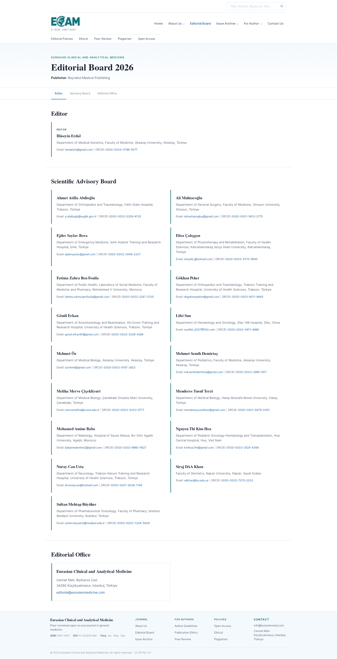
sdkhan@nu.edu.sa (196, 480)
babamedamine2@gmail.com (83, 447)
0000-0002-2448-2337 (124, 254)
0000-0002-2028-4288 (127, 334)
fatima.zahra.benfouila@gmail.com (87, 296)
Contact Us (276, 23)
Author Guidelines (186, 626)
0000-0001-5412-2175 (247, 216)
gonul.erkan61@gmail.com (82, 334)
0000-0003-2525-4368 (243, 447)
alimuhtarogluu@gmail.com (201, 216)
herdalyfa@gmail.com (79, 149)
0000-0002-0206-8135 (125, 216)
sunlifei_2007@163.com (199, 329)
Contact (261, 619)
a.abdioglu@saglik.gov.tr (80, 216)
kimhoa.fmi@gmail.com (199, 447)
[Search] (282, 6)
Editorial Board (200, 23)
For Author (251, 23)
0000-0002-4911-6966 (243, 329)
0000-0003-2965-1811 (251, 372)
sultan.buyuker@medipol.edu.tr (85, 523)
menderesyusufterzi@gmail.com (204, 410)
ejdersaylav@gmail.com (80, 254)
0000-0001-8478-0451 (254, 410)
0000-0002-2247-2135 (138, 296)
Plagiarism (125, 38)
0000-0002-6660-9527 (130, 447)
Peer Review (183, 639)
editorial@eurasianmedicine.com (80, 592)
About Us (175, 23)
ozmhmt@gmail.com (78, 367)
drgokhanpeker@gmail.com (201, 296)
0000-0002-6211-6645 (247, 296)
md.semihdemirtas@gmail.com (203, 372)
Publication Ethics (186, 632)
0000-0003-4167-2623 (119, 367)
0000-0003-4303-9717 (128, 410)
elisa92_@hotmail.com (198, 259)
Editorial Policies (62, 38)
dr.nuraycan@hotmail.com (81, 485)
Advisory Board (80, 93)
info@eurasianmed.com (269, 625)
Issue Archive (225, 23)
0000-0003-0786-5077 (121, 149)
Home (158, 23)
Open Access (146, 38)
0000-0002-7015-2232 (237, 480)
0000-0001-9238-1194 (126, 485)
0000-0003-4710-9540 (241, 259)
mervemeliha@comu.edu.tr (82, 410)
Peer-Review (102, 38)
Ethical (83, 38)
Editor (59, 93)
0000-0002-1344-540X (133, 523)
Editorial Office (107, 93)
